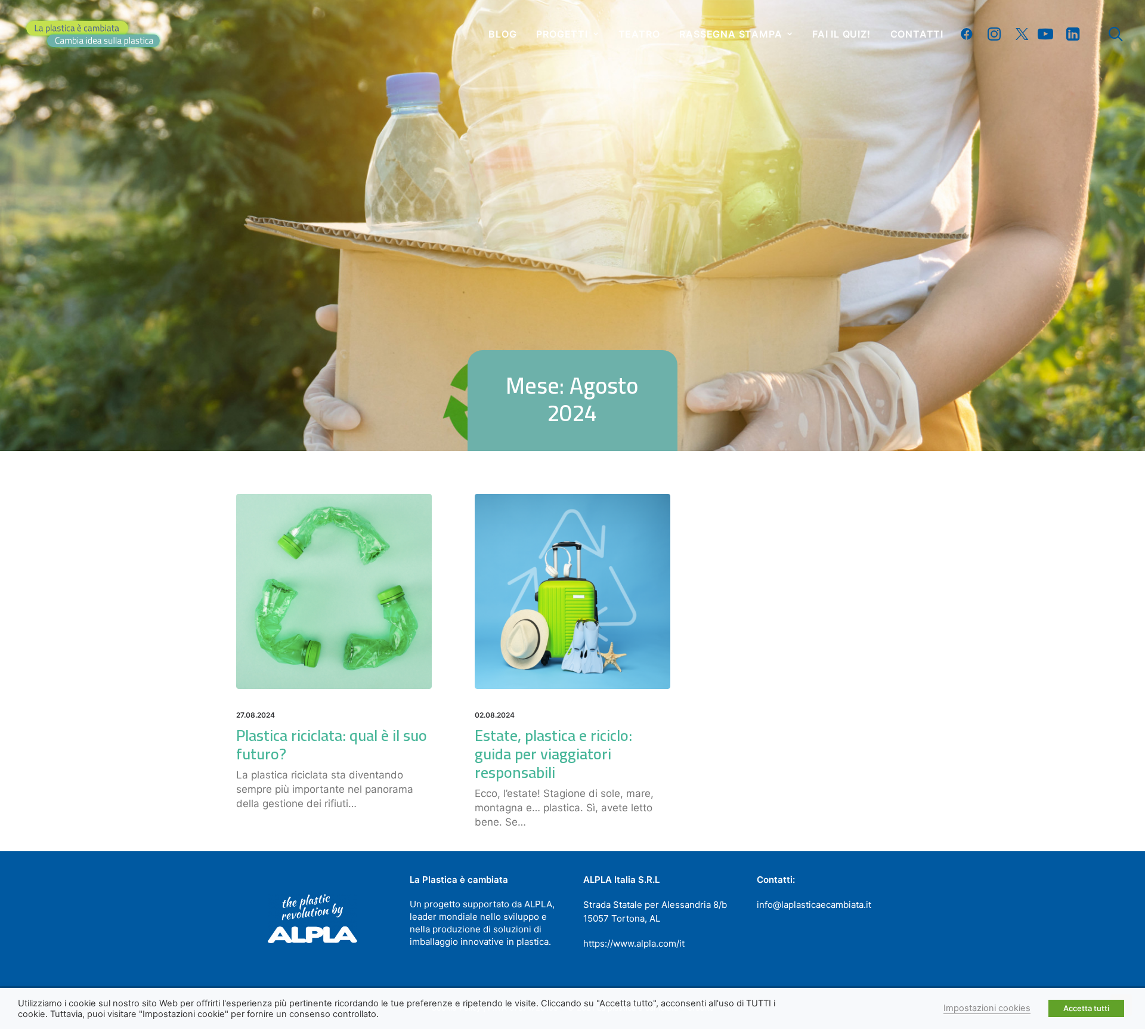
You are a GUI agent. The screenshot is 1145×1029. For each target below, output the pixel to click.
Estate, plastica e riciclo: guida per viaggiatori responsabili (553, 754)
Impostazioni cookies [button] (986, 1008)
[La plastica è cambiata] (93, 34)
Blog (502, 34)
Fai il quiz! (841, 34)
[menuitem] (502, 34)
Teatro (639, 34)
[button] (969, 34)
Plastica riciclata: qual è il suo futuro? (331, 744)
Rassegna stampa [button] (730, 34)
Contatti (916, 34)
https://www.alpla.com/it (634, 943)
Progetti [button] (561, 34)
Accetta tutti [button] (1086, 1008)
